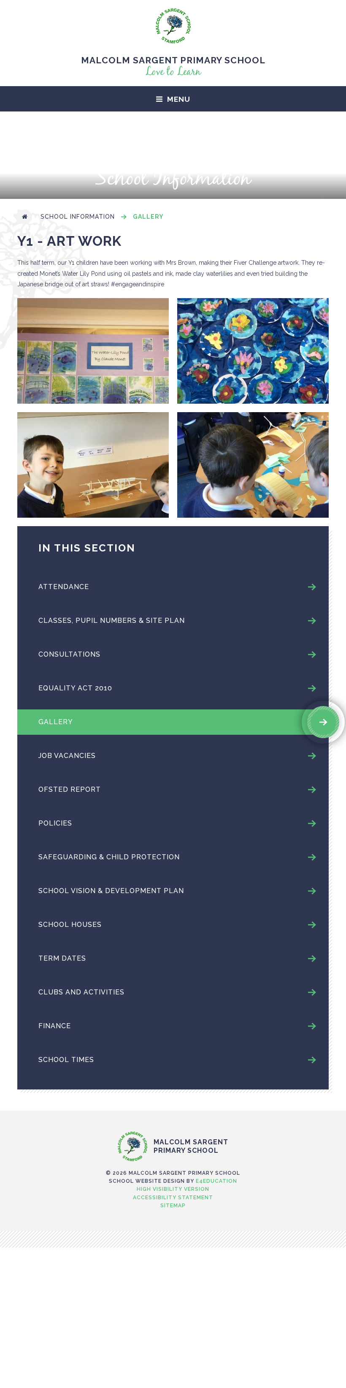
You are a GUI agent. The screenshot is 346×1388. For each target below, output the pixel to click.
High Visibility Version (173, 1189)
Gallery (148, 216)
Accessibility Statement (173, 1198)
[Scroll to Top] (173, 1114)
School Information (78, 216)
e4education (216, 1181)
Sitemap (173, 1206)
